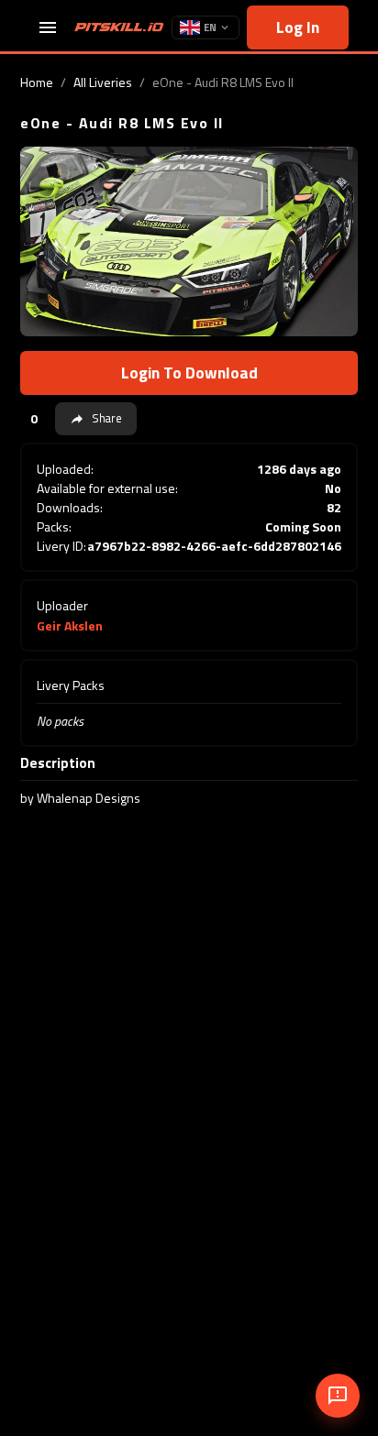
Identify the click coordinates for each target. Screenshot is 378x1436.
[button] (96, 418)
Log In (297, 27)
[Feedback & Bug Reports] (338, 1396)
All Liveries (102, 82)
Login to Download (189, 372)
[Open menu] (47, 27)
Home (36, 82)
